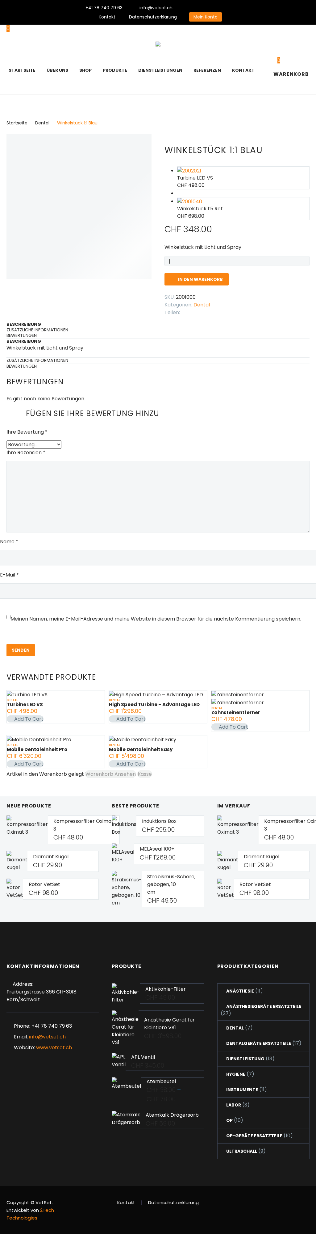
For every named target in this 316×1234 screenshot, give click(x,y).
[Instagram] (215, 7)
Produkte (115, 70)
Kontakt (107, 17)
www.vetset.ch (54, 1047)
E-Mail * (9, 574)
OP (229, 1120)
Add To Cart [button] (29, 718)
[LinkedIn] (222, 311)
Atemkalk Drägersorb (172, 1115)
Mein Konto (205, 17)
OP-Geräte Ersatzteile (254, 1136)
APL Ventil (143, 1057)
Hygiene (235, 1074)
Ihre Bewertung (27, 431)
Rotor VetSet (44, 884)
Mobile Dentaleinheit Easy (141, 749)
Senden (21, 650)
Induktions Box (159, 821)
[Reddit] (231, 311)
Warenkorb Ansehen (110, 774)
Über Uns (57, 70)
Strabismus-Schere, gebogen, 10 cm (171, 884)
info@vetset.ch (156, 8)
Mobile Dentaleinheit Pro (37, 749)
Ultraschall (241, 1151)
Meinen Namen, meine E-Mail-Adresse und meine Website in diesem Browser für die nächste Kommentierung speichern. (155, 618)
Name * (9, 541)
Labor (233, 1105)
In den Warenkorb (196, 279)
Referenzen (207, 70)
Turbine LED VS (25, 704)
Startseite (22, 70)
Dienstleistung (245, 1059)
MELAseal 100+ (157, 848)
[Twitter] (206, 7)
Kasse (145, 774)
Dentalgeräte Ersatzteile (258, 1043)
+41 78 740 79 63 (104, 8)
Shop (85, 70)
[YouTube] (234, 7)
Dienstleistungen (160, 70)
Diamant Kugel (51, 856)
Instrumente (242, 1089)
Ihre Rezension (25, 452)
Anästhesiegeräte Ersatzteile (263, 1006)
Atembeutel (161, 1081)
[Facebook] (197, 7)
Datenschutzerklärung (153, 17)
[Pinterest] (225, 7)
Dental (42, 123)
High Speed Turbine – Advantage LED (154, 704)
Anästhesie (240, 991)
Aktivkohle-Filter (165, 989)
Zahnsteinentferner (235, 712)
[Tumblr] (212, 311)
